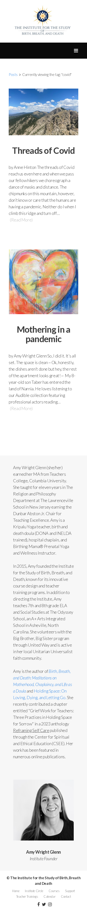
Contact (66, 896)
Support (70, 891)
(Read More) (21, 219)
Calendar (49, 896)
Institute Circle (34, 891)
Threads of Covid (43, 150)
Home (16, 891)
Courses (54, 891)
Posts (13, 74)
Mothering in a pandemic (44, 334)
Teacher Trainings (27, 896)
